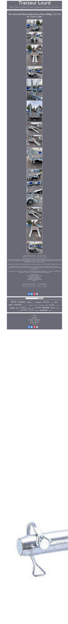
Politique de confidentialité (34, 319)
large (34, 302)
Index (34, 315)
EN (33, 324)
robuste (46, 302)
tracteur (45, 307)
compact (42, 305)
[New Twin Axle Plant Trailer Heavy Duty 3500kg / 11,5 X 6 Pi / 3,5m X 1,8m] (34, 25)
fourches (29, 308)
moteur (36, 310)
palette (57, 308)
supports (31, 305)
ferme (53, 308)
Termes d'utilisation (34, 322)
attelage (12, 308)
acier (10, 305)
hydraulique (44, 310)
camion (23, 307)
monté (46, 305)
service (31, 310)
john (17, 308)
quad (50, 310)
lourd (38, 307)
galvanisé (51, 302)
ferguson (38, 302)
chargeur (29, 302)
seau (57, 305)
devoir (14, 302)
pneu (33, 308)
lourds (24, 305)
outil (59, 305)
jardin (24, 310)
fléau (27, 305)
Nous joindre (34, 317)
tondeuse (21, 302)
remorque (18, 304)
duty (35, 305)
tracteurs (51, 305)
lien (38, 305)
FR (35, 324)
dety (19, 310)
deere (56, 302)
